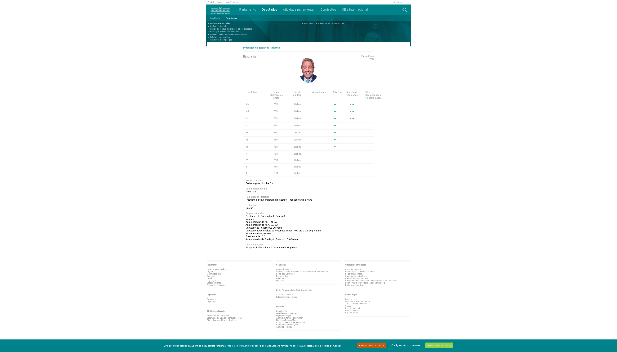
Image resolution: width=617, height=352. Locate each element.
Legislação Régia (283, 316)
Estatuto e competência (217, 269)
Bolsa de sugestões (353, 274)
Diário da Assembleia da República (222, 320)
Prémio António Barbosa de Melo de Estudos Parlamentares (371, 281)
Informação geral (214, 274)
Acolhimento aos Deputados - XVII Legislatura (324, 23)
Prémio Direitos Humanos (356, 278)
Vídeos (348, 306)
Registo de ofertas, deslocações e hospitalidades (231, 29)
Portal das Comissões (285, 274)
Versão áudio (232, 2)
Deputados (211, 301)
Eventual (280, 278)
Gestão (210, 278)
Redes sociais (351, 299)
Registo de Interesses (216, 285)
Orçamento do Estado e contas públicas (224, 318)
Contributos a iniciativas (356, 276)
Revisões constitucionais (287, 313)
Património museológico (287, 325)
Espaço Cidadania (353, 269)
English (211, 2)
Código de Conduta (218, 26)
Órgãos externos (214, 283)
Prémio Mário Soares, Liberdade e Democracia (365, 283)
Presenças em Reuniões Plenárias (261, 47)
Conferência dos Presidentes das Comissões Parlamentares (302, 272)
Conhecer (211, 276)
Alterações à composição (221, 40)
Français (220, 2)
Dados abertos (351, 310)
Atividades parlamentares (218, 316)
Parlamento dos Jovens (355, 285)
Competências (282, 269)
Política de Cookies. (332, 345)
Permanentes (282, 276)
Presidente (211, 299)
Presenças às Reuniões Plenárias (224, 32)
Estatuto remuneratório (220, 37)
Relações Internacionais (286, 297)
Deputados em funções (220, 23)
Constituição (281, 311)
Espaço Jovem (351, 313)
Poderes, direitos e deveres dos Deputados (228, 34)
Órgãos (210, 272)
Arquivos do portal (284, 327)
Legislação (211, 281)
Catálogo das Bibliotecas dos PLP (291, 322)
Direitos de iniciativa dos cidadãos (360, 272)
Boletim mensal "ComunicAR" (358, 301)
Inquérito (280, 281)
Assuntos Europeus (284, 295)
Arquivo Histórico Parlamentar (289, 318)
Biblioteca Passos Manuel (287, 320)
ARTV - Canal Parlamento (356, 304)
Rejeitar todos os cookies (372, 345)
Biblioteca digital (352, 308)
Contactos (397, 2)
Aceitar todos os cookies (439, 345)
